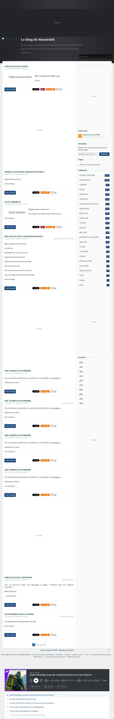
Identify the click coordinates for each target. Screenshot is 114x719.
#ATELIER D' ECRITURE (67, 238)
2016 (81, 371)
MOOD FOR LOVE (85, 270)
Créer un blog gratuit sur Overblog (43, 654)
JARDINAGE (83, 199)
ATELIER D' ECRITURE (87, 175)
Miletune (31, 209)
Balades (82, 280)
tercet (81, 285)
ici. (13, 279)
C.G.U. (87, 654)
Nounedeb (13, 654)
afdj (58, 76)
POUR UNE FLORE (85, 261)
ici (39, 80)
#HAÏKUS (71, 579)
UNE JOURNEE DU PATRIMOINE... (18, 371)
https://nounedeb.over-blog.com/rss (93, 137)
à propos (63, 686)
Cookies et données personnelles (55, 657)
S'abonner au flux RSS (91, 135)
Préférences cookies (73, 657)
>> (44, 644)
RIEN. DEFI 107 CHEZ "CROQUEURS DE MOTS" (23, 236)
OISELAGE (83, 242)
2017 (81, 367)
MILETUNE (83, 232)
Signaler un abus (77, 654)
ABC (6, 244)
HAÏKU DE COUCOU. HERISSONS (18, 577)
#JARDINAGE (70, 616)
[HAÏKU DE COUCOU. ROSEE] (20, 77)
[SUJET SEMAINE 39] (17, 212)
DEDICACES (83, 213)
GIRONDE (82, 223)
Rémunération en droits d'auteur (101, 654)
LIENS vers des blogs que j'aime (89, 164)
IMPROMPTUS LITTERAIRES (89, 237)
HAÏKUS (82, 189)
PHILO (81, 275)
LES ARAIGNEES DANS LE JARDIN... (19, 614)
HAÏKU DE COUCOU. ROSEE (16, 66)
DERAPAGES (83, 194)
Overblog (70, 650)
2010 (81, 399)
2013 (81, 385)
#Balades (71, 403)
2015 (81, 376)
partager (50, 686)
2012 (81, 390)
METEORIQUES (84, 180)
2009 (81, 403)
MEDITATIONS (84, 209)
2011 (81, 394)
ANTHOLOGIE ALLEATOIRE (88, 204)
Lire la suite (10, 89)
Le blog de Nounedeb (38, 39)
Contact (67, 654)
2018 (81, 362)
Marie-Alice (35, 585)
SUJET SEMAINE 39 (12, 202)
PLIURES (82, 247)
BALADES (82, 228)
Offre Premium (38, 657)
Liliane (45, 585)
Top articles (59, 654)
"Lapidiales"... (56, 378)
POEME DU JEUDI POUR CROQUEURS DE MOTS (24, 172)
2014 (81, 381)
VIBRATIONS (83, 218)
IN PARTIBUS (84, 251)
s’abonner (37, 686)
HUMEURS (83, 185)
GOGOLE (82, 256)
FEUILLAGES (83, 266)
